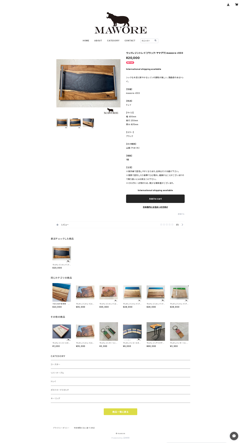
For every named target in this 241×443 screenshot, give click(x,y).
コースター (55, 364)
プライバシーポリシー (61, 428)
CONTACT (130, 40)
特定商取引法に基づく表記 (84, 428)
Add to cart (155, 198)
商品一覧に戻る (120, 411)
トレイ (53, 381)
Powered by (117, 438)
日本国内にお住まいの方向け (155, 207)
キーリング (55, 398)
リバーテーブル (57, 373)
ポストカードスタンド (60, 390)
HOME (86, 40)
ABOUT (98, 40)
